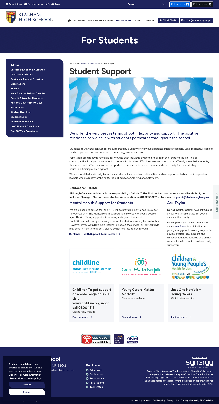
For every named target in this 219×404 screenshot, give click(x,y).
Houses (14, 88)
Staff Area (54, 4)
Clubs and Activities (21, 74)
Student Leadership (21, 121)
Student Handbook (21, 112)
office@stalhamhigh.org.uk (198, 20)
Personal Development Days (26, 102)
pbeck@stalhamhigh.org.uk (192, 197)
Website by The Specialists (201, 400)
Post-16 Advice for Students (26, 98)
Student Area (35, 4)
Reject (27, 392)
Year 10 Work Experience (24, 131)
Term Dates (96, 386)
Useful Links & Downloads (24, 126)
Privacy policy (173, 400)
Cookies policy (159, 400)
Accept (27, 384)
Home (83, 63)
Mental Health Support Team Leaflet (95, 233)
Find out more (80, 317)
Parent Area (15, 4)
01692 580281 (170, 20)
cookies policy (33, 378)
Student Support (19, 117)
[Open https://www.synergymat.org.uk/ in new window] (199, 363)
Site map (184, 400)
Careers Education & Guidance (27, 69)
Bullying (14, 65)
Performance (97, 378)
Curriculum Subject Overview (26, 79)
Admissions (96, 370)
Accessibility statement (141, 400)
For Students (93, 63)
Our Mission (96, 374)
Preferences (17, 107)
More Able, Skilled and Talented (28, 93)
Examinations (17, 84)
